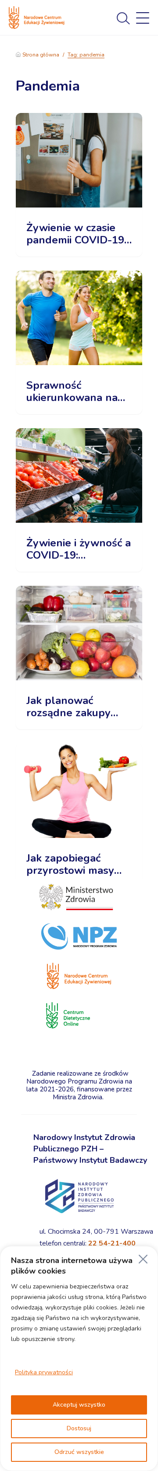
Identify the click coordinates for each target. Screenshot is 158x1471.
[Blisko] (143, 1259)
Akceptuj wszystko (79, 1405)
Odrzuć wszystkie (79, 1452)
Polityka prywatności (44, 1372)
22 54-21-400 (112, 1243)
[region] (79, 1358)
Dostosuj (79, 1428)
